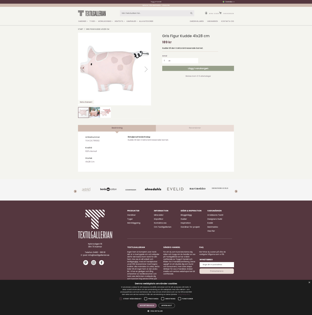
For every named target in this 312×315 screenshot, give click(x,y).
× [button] (309, 282)
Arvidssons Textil (215, 215)
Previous (77, 189)
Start (80, 29)
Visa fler (211, 231)
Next (234, 189)
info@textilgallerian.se (98, 255)
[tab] (117, 128)
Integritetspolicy (184, 294)
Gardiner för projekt (190, 227)
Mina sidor (214, 14)
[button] (83, 69)
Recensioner (195, 127)
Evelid (210, 223)
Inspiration (186, 223)
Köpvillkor (158, 219)
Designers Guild (214, 219)
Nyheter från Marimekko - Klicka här (156, 5)
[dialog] (156, 297)
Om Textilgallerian (162, 227)
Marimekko (212, 227)
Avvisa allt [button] (166, 305)
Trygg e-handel (156, 2)
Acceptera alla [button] (147, 305)
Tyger (130, 219)
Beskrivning (117, 127)
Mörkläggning (133, 223)
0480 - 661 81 (99, 252)
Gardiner (131, 215)
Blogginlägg (186, 215)
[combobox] (157, 13)
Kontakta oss (160, 223)
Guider (184, 219)
